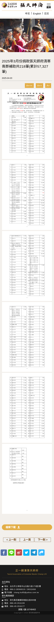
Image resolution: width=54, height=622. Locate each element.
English (37, 13)
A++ (39, 85)
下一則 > (43, 539)
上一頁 (27, 539)
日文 (46, 13)
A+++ (29, 85)
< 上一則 (11, 539)
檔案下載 (11, 527)
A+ (48, 85)
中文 (27, 13)
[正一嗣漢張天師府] (9, 6)
